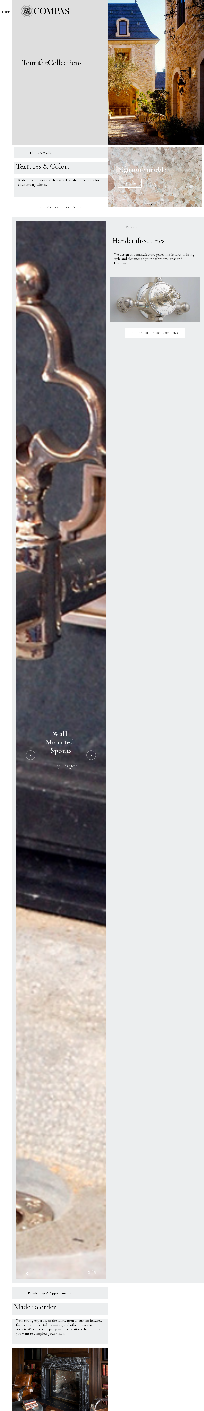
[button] (147, 204)
